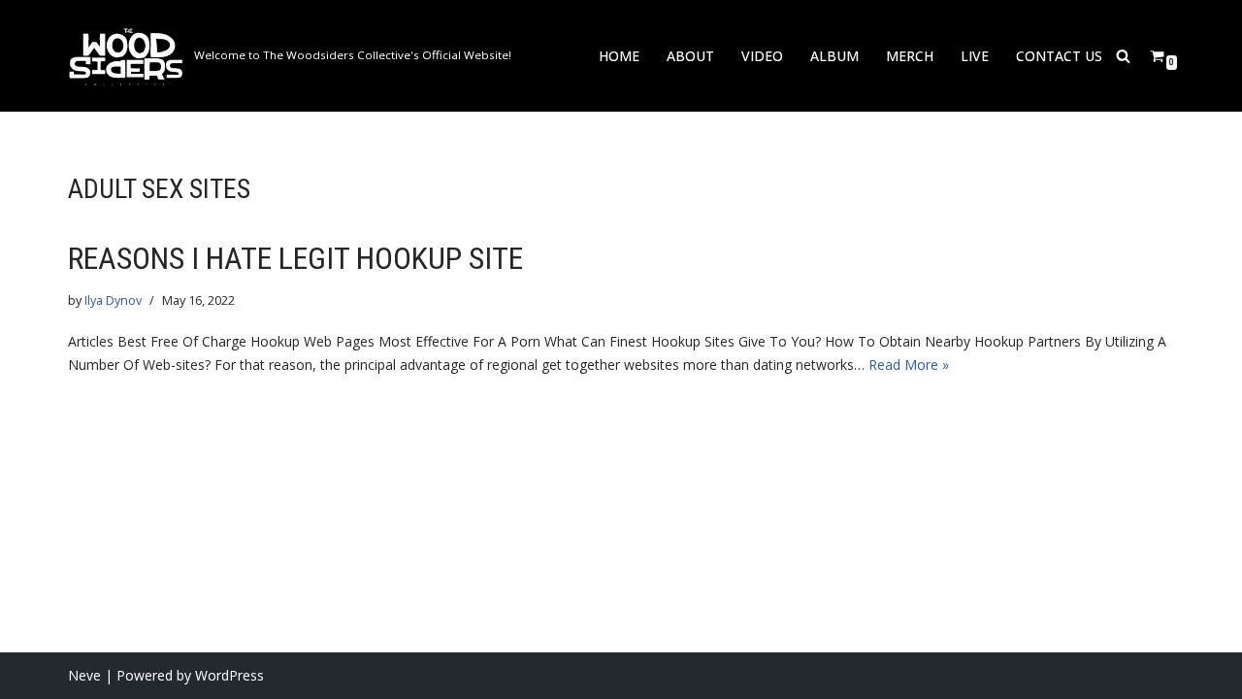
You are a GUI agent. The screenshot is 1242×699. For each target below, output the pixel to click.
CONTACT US (1059, 56)
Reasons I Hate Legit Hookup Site (295, 258)
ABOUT (690, 56)
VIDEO (762, 56)
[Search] (1123, 56)
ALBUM (834, 56)
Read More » (908, 364)
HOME (619, 56)
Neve (84, 675)
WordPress (229, 675)
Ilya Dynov (113, 300)
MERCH (909, 56)
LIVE (975, 56)
